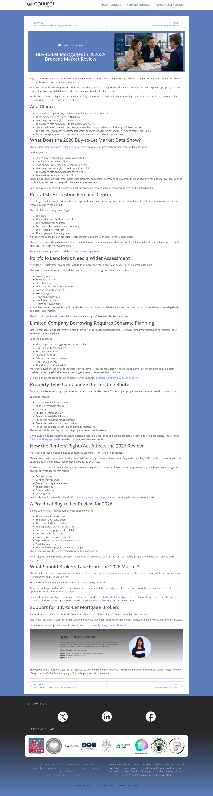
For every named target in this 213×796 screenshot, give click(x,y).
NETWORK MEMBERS (138, 4)
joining (103, 625)
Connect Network (116, 625)
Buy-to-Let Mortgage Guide (85, 251)
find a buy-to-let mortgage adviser (118, 597)
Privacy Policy (107, 785)
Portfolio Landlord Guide (48, 316)
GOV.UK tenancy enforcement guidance (91, 497)
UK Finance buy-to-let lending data (60, 147)
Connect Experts (52, 775)
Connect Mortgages (77, 775)
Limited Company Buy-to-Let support (117, 377)
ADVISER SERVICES (111, 4)
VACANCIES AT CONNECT (129, 785)
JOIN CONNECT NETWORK (170, 4)
